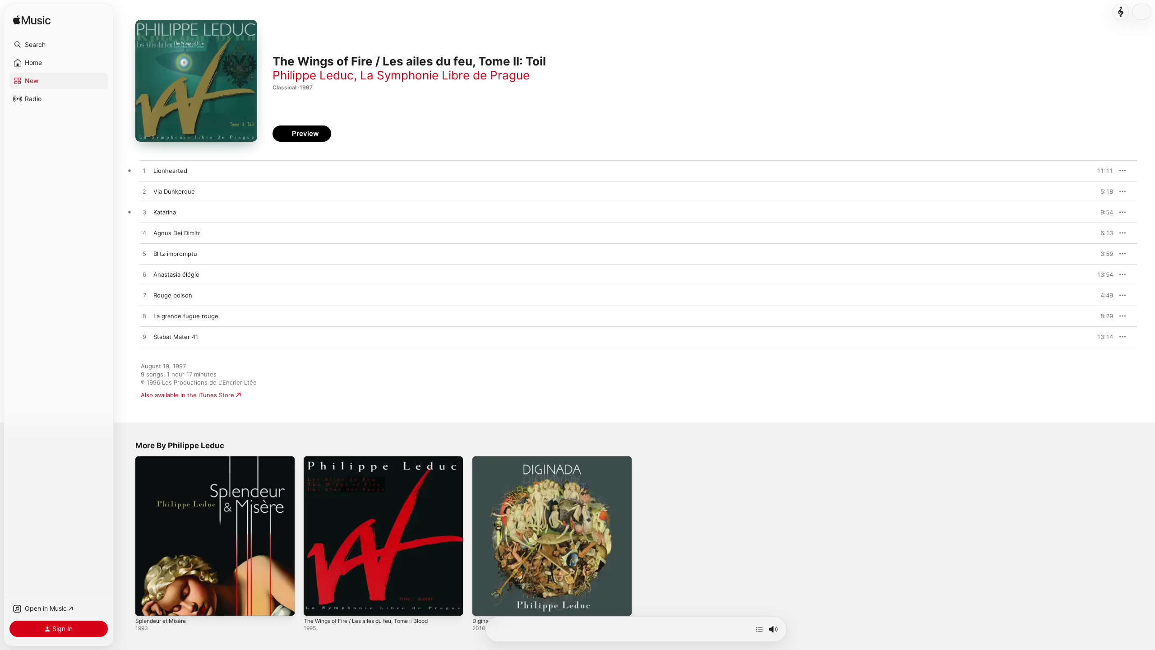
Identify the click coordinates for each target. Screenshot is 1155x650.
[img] (32, 20)
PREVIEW (1103, 170)
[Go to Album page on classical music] (1121, 12)
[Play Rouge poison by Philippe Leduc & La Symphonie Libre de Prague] (144, 296)
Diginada (484, 460)
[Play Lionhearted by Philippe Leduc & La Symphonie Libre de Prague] (144, 171)
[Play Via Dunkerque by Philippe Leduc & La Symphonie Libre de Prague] (144, 192)
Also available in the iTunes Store (187, 395)
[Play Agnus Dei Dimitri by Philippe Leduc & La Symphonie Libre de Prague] (144, 233)
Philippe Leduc (313, 75)
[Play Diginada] (483, 604)
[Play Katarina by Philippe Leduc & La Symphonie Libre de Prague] (144, 213)
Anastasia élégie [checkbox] (176, 274)
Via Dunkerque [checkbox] (174, 191)
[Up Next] (759, 629)
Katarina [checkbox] (164, 212)
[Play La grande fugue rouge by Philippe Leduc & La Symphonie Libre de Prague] (144, 316)
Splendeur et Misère (164, 460)
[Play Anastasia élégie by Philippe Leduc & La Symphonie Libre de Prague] (144, 275)
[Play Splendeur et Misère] (146, 604)
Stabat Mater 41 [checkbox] (175, 336)
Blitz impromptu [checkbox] (175, 253)
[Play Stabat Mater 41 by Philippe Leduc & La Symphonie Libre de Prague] (144, 337)
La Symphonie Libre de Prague (445, 75)
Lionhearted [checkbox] (170, 170)
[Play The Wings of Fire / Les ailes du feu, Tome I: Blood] (315, 604)
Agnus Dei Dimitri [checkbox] (177, 233)
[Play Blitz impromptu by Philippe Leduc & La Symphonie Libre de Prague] (144, 254)
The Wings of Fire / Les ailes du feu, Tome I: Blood (375, 460)
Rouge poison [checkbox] (172, 295)
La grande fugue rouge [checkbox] (185, 316)
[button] (58, 44)
